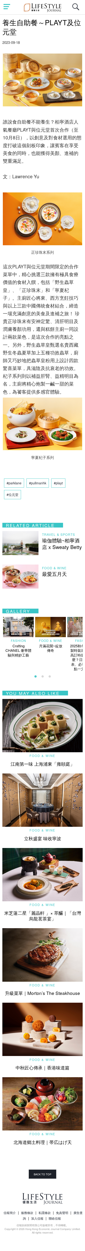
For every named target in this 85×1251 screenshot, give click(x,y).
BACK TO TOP (42, 1174)
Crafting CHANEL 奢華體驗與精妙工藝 (18, 650)
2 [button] (42, 676)
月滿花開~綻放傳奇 (50, 648)
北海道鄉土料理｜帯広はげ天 (42, 1142)
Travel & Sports (58, 534)
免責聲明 (62, 1212)
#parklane (14, 483)
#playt (58, 483)
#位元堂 (12, 494)
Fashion (18, 640)
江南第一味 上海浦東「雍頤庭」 (43, 764)
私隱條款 (44, 1212)
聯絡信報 (55, 1218)
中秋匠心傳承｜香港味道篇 (42, 1067)
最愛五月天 (54, 573)
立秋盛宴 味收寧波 (42, 838)
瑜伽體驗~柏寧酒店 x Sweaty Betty (62, 543)
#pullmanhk (37, 483)
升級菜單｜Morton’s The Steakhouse (42, 993)
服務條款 (27, 1212)
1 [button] (35, 676)
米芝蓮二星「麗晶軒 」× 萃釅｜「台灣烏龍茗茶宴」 (42, 916)
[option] (18, 637)
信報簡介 (10, 1212)
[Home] (43, 6)
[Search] (77, 9)
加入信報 (37, 1218)
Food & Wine (54, 568)
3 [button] (49, 676)
